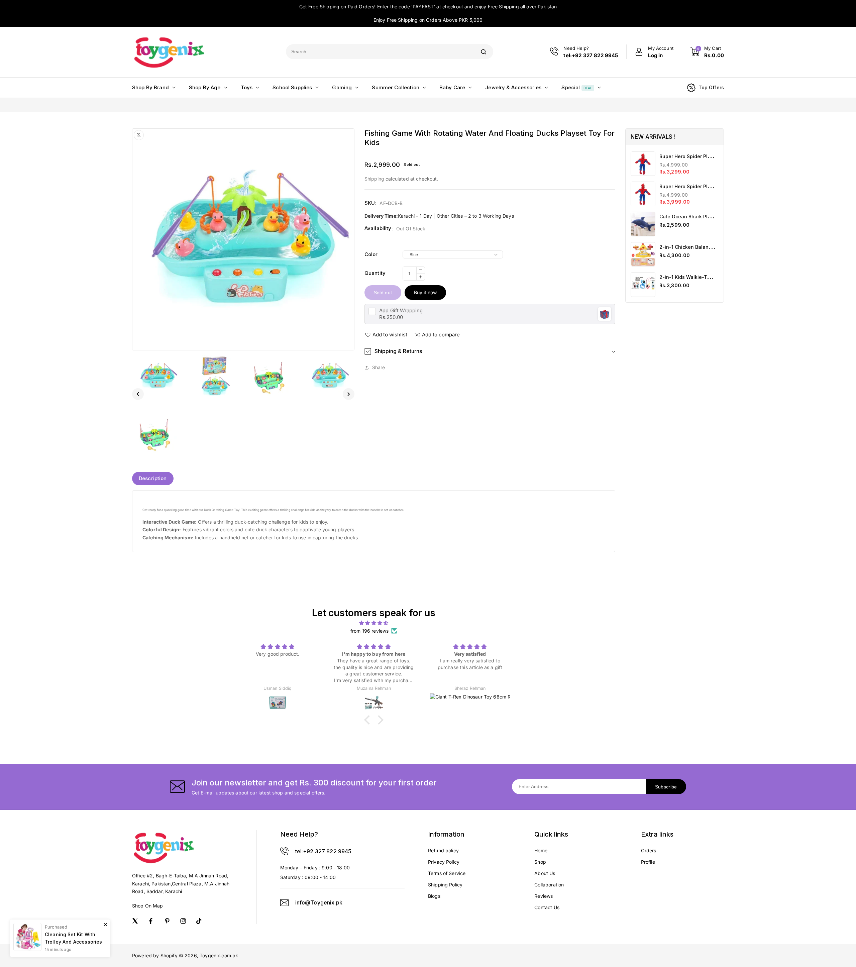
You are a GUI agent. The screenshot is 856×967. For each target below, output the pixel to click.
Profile (648, 862)
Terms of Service (446, 873)
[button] (489, 351)
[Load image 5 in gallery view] (157, 433)
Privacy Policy (443, 862)
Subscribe (666, 786)
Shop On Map (147, 905)
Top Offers (711, 87)
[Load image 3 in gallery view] (271, 375)
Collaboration (549, 884)
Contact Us (546, 907)
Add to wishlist (389, 334)
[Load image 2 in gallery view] (214, 375)
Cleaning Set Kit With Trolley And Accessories (73, 938)
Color (371, 254)
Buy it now (425, 292)
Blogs (434, 896)
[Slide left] (138, 394)
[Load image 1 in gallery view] (157, 375)
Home (540, 850)
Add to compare (441, 334)
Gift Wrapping (401, 310)
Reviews (543, 896)
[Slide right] (348, 394)
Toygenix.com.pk (219, 955)
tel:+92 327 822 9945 (323, 851)
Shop (540, 862)
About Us (544, 873)
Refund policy (443, 850)
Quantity (375, 273)
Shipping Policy (445, 884)
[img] (373, 623)
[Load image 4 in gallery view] (329, 375)
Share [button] (378, 367)
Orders (648, 850)
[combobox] (379, 51)
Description (153, 478)
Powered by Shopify (155, 955)
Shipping (374, 179)
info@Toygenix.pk (318, 902)
